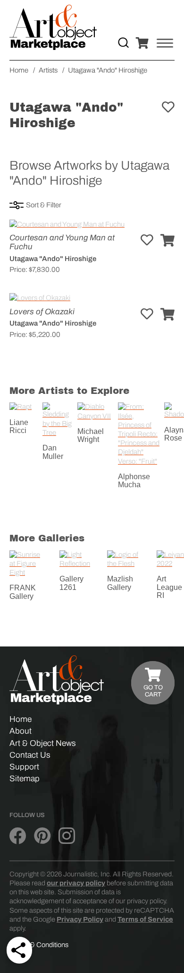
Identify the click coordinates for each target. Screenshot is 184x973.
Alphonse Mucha (134, 481)
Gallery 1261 (71, 583)
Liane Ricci (18, 426)
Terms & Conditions (38, 944)
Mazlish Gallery (120, 583)
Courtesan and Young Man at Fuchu (62, 242)
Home (20, 719)
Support (24, 766)
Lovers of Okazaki (42, 311)
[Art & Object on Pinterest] (42, 836)
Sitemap (24, 778)
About (20, 731)
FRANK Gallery (22, 592)
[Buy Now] (167, 241)
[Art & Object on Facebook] (17, 836)
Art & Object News (42, 743)
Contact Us (29, 755)
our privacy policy (76, 883)
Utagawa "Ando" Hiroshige (52, 258)
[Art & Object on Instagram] (67, 836)
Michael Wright (90, 435)
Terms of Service (145, 919)
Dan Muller (52, 452)
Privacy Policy (80, 919)
